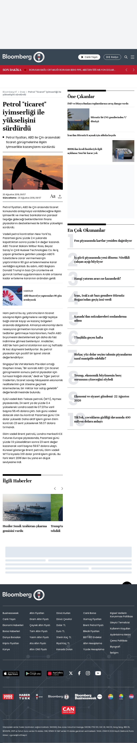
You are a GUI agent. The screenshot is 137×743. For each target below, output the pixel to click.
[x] (71, 674)
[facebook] (79, 674)
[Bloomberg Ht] (58, 697)
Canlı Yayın (9, 619)
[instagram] (88, 674)
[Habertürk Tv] (24, 697)
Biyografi (115, 646)
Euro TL (60, 631)
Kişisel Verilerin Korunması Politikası (121, 614)
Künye (6, 649)
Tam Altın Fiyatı (38, 631)
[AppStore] (11, 673)
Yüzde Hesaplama (93, 649)
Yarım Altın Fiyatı (39, 637)
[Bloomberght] (23, 57)
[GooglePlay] (33, 673)
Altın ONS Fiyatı (38, 649)
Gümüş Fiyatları (92, 619)
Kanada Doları (64, 649)
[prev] (126, 70)
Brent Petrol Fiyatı (93, 625)
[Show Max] (131, 697)
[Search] (125, 57)
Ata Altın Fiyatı (38, 643)
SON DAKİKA (12, 69)
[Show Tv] (110, 697)
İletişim (114, 652)
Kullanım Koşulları (120, 628)
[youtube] (98, 674)
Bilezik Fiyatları (91, 631)
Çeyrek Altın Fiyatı (40, 625)
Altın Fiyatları (37, 613)
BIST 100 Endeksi (92, 637)
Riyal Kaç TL (63, 643)
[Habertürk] (8, 697)
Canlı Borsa (89, 613)
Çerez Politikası (118, 640)
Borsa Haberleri (11, 631)
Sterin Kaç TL (63, 637)
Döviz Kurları (63, 613)
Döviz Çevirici (64, 619)
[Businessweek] (88, 697)
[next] (133, 70)
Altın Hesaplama (92, 643)
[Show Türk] (121, 697)
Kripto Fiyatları (11, 643)
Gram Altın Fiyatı (39, 619)
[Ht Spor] (39, 697)
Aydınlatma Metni (120, 634)
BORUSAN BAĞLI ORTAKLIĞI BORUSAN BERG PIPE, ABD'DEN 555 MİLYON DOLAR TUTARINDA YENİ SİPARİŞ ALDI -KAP (71, 69)
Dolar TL (61, 625)
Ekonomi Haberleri (13, 625)
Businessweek (11, 613)
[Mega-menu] (132, 57)
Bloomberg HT (10, 91)
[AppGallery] (55, 673)
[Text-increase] (52, 196)
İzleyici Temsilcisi (120, 622)
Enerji (22, 91)
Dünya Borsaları (12, 637)
